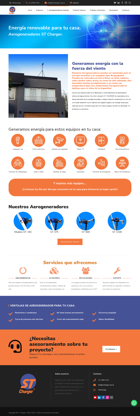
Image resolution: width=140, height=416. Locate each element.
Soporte (76, 3)
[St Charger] (12, 10)
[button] (134, 403)
